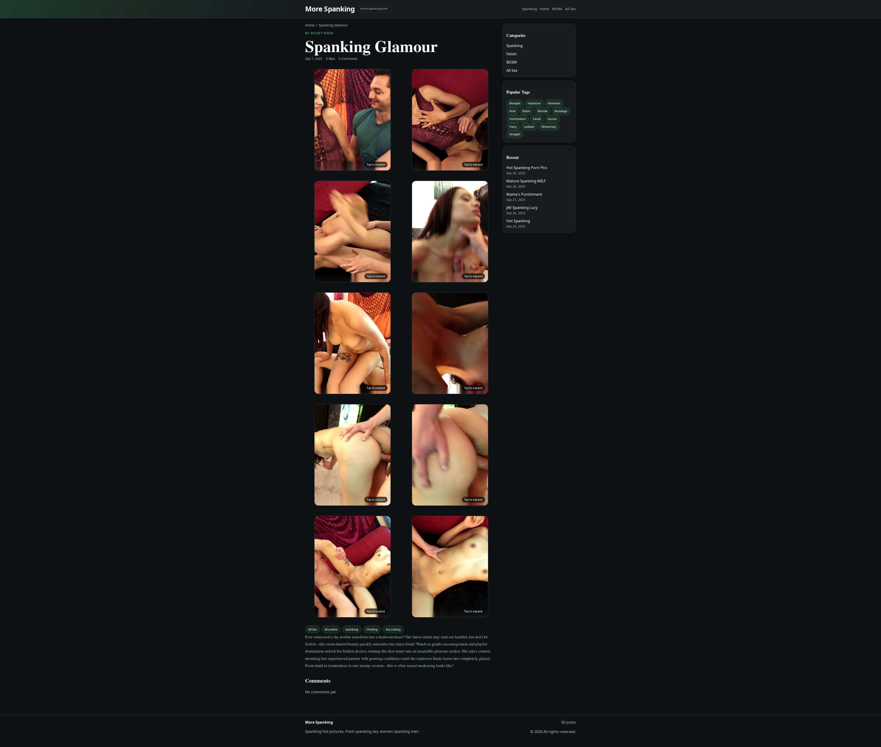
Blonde (542, 111)
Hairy (513, 127)
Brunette (331, 629)
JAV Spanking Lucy (522, 207)
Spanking (529, 8)
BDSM (557, 8)
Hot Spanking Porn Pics (526, 167)
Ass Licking (393, 629)
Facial (537, 119)
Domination (517, 119)
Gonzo (552, 119)
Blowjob (515, 103)
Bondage (561, 111)
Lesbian (529, 127)
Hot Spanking (518, 220)
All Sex (570, 8)
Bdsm (526, 111)
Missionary (548, 127)
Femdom (554, 103)
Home (310, 25)
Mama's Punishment (524, 194)
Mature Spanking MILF (526, 180)
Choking (372, 629)
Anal (512, 111)
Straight (514, 134)
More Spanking (330, 9)
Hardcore (534, 103)
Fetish (544, 8)
